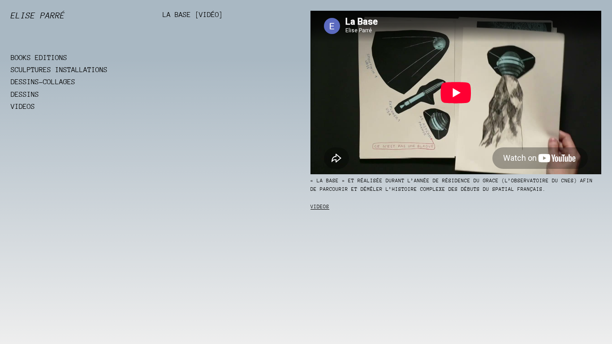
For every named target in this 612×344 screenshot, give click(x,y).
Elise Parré (38, 15)
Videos (319, 207)
